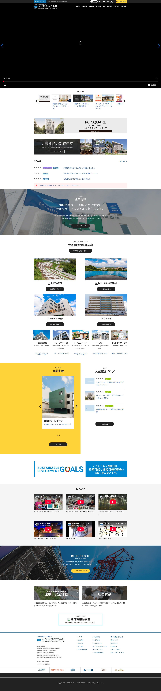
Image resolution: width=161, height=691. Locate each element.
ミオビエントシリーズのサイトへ (41, 354)
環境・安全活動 (107, 6)
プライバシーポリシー (100, 646)
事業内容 (91, 6)
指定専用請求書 (99, 652)
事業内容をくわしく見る (80, 251)
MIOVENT (115, 640)
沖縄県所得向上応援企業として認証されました (79, 168)
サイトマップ (98, 649)
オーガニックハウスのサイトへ (80, 354)
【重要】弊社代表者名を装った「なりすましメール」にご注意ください (59, 185)
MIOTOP (114, 643)
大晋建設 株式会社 (117, 637)
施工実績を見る (54, 289)
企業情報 (84, 6)
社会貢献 (116, 6)
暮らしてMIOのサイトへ (119, 353)
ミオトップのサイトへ (60, 353)
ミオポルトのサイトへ (99, 353)
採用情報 (123, 6)
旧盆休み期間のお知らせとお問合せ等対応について (81, 173)
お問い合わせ (122, 1)
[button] (2, 46)
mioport (114, 646)
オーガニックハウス (118, 652)
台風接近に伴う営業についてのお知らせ (77, 179)
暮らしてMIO (116, 649)
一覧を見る (122, 161)
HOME (78, 6)
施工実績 (98, 6)
